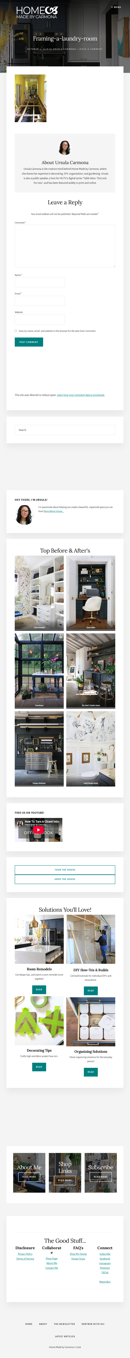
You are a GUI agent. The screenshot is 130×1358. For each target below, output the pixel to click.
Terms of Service (25, 1258)
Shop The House (65, 879)
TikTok (104, 1272)
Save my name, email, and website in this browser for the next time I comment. (57, 331)
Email (18, 293)
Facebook (105, 1258)
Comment (20, 222)
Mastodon (104, 1281)
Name (18, 275)
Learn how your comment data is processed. (81, 395)
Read (39, 990)
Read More (29, 1177)
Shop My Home (78, 1254)
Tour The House (65, 870)
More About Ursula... (54, 511)
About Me (51, 1263)
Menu (117, 7)
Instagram (105, 1263)
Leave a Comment (91, 49)
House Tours (78, 1258)
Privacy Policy (25, 1254)
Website (19, 312)
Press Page (52, 1258)
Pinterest (105, 1268)
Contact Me (52, 1268)
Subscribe (105, 1254)
